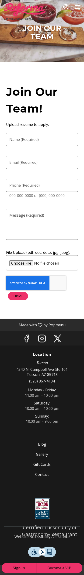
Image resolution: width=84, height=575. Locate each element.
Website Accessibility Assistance (42, 536)
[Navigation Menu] (77, 7)
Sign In (19, 568)
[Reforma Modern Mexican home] (25, 11)
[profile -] (66, 7)
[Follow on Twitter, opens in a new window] (57, 340)
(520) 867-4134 (42, 381)
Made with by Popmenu (35, 325)
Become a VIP (59, 568)
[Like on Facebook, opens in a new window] (26, 340)
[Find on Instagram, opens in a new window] (42, 340)
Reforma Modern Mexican (42, 508)
